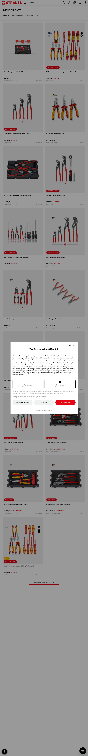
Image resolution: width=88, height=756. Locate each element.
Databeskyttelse (40, 410)
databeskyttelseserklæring (38, 397)
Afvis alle (44, 402)
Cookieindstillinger (67, 391)
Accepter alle (65, 402)
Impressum (49, 410)
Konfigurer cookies (22, 402)
